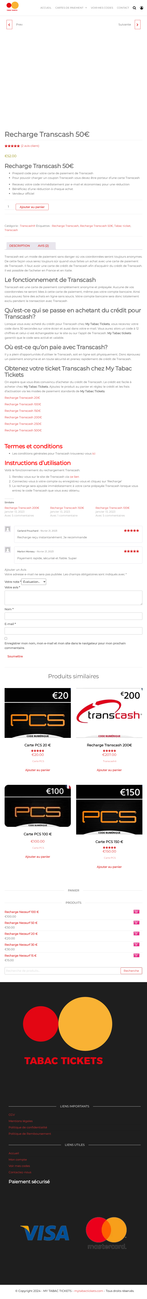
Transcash (11, 230)
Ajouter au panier (32, 207)
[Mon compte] (141, 8)
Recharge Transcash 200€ (23, 417)
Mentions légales (21, 1121)
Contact (123, 7)
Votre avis (12, 587)
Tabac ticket (122, 226)
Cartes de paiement (69, 7)
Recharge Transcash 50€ (96, 226)
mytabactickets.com (88, 1291)
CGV (12, 1114)
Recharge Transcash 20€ (22, 398)
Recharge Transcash (65, 226)
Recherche (131, 971)
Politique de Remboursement (30, 1133)
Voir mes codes (102, 7)
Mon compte (18, 1159)
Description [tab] (19, 245)
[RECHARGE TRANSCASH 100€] (137, 24)
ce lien (74, 476)
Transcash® (27, 226)
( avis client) (30, 146)
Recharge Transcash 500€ (23, 430)
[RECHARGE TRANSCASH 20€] (9, 24)
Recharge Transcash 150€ (23, 411)
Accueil (45, 7)
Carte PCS (38, 761)
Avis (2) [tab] (43, 245)
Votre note (13, 582)
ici (93, 453)
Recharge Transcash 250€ (23, 424)
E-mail (10, 624)
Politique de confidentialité (28, 1127)
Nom (9, 609)
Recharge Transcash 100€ (23, 404)
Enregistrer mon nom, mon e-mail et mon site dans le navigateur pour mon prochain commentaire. (65, 645)
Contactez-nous (20, 1172)
